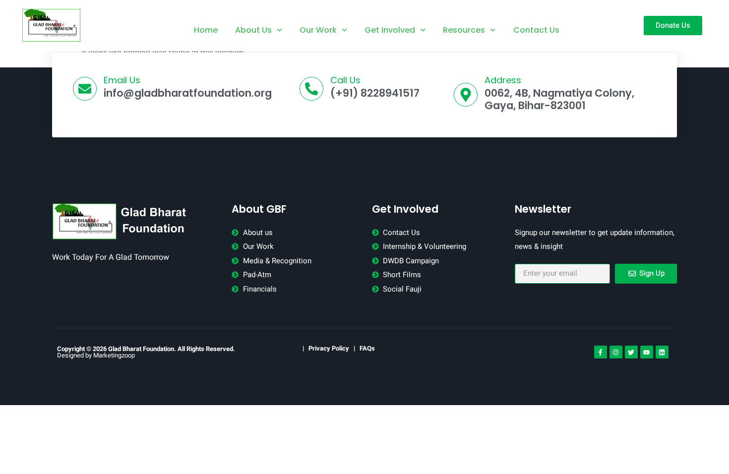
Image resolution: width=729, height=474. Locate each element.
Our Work (318, 30)
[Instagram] (615, 352)
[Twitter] (631, 352)
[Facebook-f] (600, 352)
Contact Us (536, 30)
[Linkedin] (662, 352)
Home (206, 30)
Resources (464, 30)
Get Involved (389, 30)
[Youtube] (646, 352)
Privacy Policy (328, 348)
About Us (253, 30)
